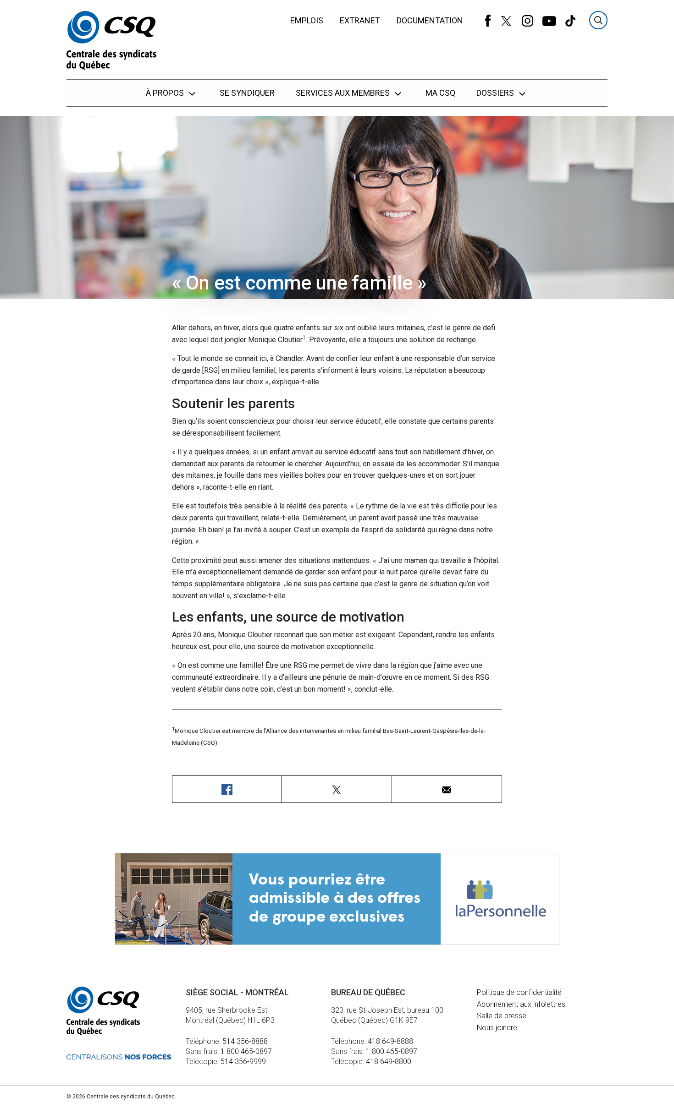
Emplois (306, 20)
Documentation (430, 20)
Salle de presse (501, 1015)
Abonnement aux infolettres (521, 1004)
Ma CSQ (440, 93)
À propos (166, 93)
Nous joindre (497, 1027)
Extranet (360, 20)
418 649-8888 (390, 1041)
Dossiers (496, 93)
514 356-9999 (243, 1061)
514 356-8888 (245, 1041)
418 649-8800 (388, 1061)
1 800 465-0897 (246, 1051)
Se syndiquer (247, 93)
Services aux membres (344, 93)
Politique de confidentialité (519, 992)
